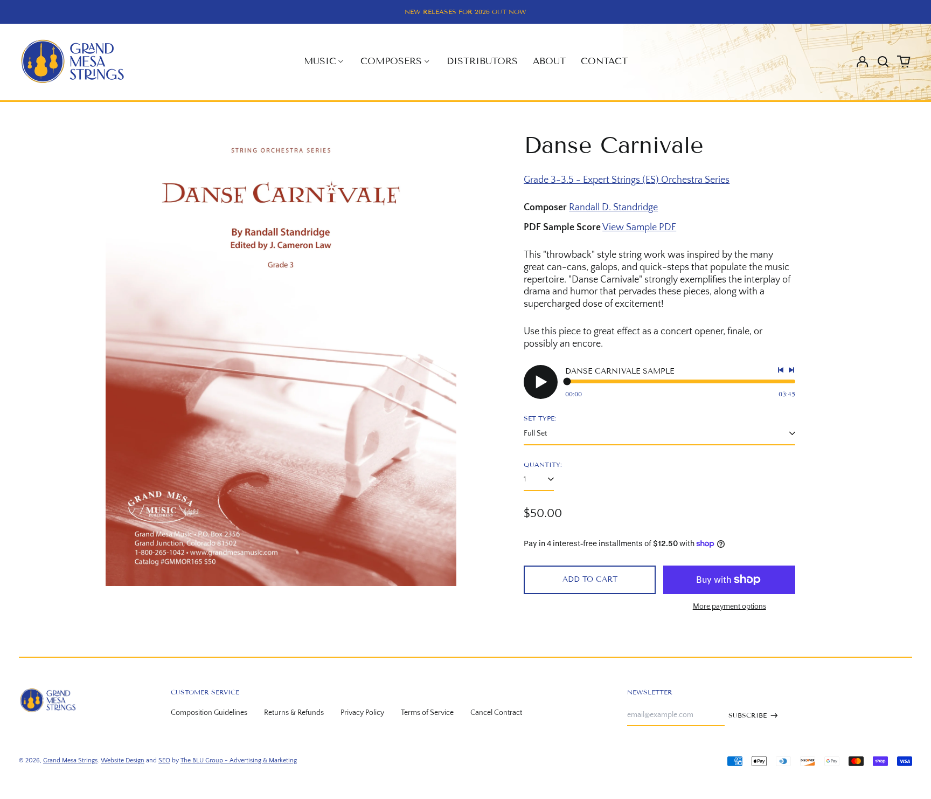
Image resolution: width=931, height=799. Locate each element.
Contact (604, 61)
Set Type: (540, 418)
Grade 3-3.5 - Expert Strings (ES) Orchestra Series (626, 180)
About (549, 61)
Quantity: (543, 464)
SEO (164, 760)
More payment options (729, 606)
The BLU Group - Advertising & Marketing (238, 760)
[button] (883, 61)
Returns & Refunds (294, 712)
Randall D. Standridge (613, 207)
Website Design (122, 760)
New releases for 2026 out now (465, 12)
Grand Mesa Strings (70, 760)
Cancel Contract (496, 712)
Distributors (482, 61)
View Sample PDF (639, 227)
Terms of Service (427, 712)
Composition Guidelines (209, 712)
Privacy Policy (362, 712)
